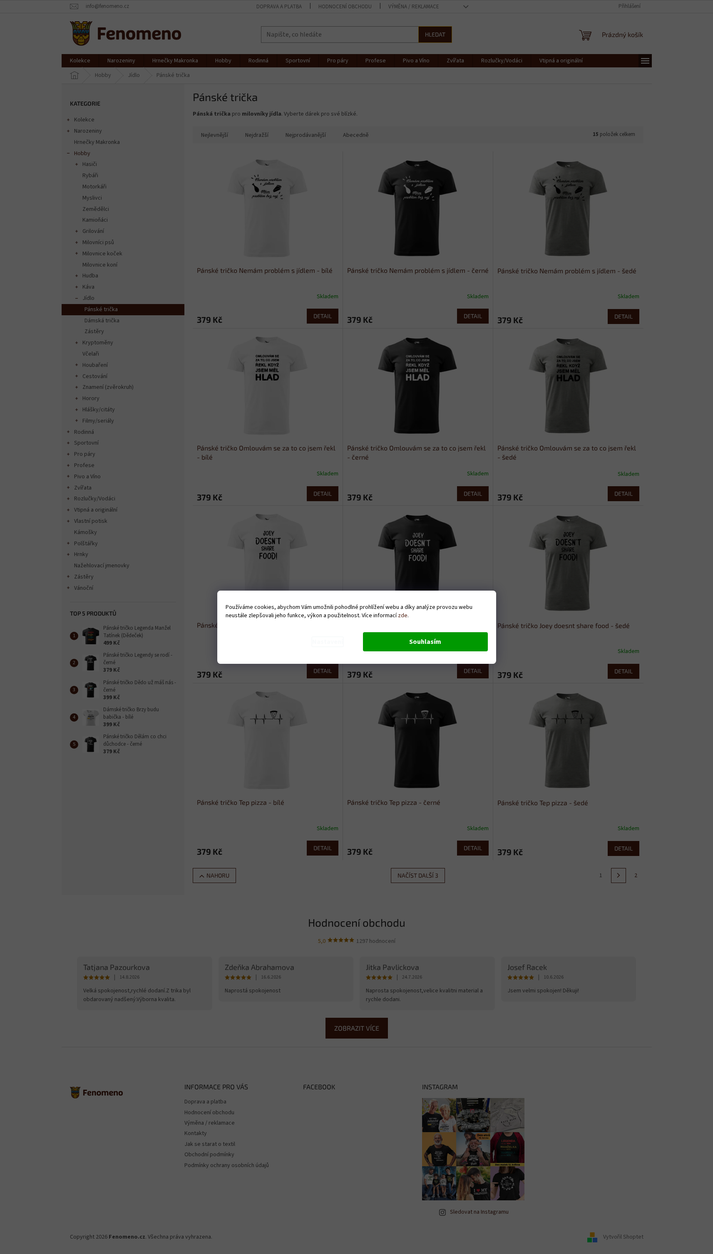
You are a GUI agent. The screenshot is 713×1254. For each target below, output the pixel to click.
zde (402, 615)
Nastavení (327, 641)
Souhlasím (425, 641)
